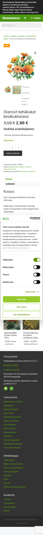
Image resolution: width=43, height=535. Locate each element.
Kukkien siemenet (18, 36)
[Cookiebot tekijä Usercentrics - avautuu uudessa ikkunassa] (30, 218)
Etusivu (6, 36)
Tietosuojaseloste (11, 471)
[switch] (36, 267)
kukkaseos (32, 171)
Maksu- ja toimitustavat (13, 464)
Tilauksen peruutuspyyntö (15, 487)
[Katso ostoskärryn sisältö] (25, 18)
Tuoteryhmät (9, 460)
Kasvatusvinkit (10, 507)
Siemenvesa (11, 18)
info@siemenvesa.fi (12, 370)
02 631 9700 (11, 365)
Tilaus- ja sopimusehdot (13, 468)
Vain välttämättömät (21, 314)
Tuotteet (7, 499)
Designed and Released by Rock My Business (21, 519)
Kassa (6, 479)
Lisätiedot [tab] (10, 184)
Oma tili (7, 483)
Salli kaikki (21, 299)
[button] (35, 53)
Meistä (6, 511)
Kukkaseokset (14, 167)
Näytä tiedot (30, 292)
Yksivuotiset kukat (10, 169)
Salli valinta (21, 307)
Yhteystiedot (9, 503)
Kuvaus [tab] (9, 179)
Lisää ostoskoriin (13, 153)
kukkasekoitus (23, 171)
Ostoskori (7, 475)
